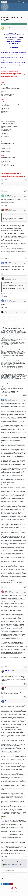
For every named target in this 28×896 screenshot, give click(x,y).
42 (10, 591)
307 (13, 670)
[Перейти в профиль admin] (2, 28)
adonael (14, 214)
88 (10, 27)
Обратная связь (14, 891)
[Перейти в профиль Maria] (2, 400)
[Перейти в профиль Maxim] (2, 210)
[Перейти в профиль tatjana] (2, 591)
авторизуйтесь (15, 864)
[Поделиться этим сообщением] (25, 29)
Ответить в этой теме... (8, 870)
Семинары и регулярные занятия (20, 20)
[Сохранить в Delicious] (8, 884)
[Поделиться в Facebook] (4, 884)
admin (5, 20)
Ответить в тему (14, 23)
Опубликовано (11, 29)
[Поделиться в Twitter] (2, 884)
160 (10, 399)
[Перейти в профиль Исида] (2, 263)
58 (10, 183)
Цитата (5, 179)
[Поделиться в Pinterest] (12, 884)
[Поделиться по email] (10, 884)
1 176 (11, 209)
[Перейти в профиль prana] (3, 183)
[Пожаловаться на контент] (24, 29)
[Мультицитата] (2, 180)
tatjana (6, 591)
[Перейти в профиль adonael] (2, 195)
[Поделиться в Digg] (6, 884)
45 (8, 311)
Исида (14, 282)
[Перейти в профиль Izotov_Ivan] (2, 671)
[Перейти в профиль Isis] (2, 312)
